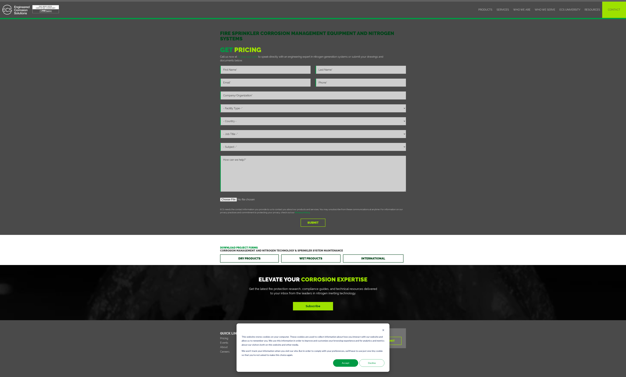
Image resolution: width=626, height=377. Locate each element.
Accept (345, 363)
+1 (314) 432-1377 (248, 56)
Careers (225, 351)
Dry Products (249, 258)
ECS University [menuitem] (569, 9)
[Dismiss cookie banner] (383, 330)
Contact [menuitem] (614, 9)
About (224, 347)
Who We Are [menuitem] (521, 9)
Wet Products (310, 258)
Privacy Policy (302, 212)
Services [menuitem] (503, 9)
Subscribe (313, 306)
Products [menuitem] (485, 9)
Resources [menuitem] (592, 9)
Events (224, 342)
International (373, 258)
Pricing (224, 338)
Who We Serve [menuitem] (545, 9)
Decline (372, 363)
